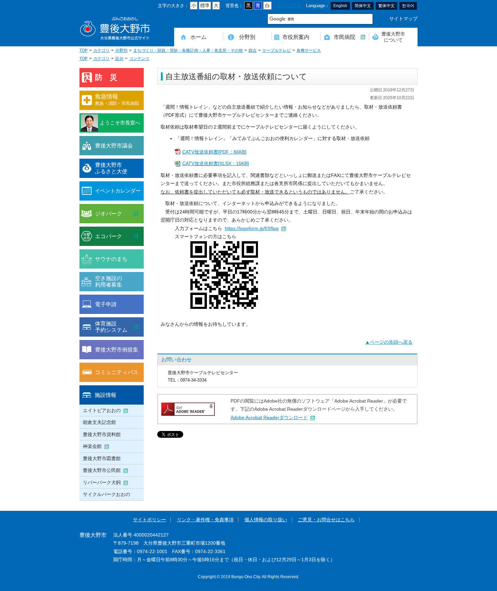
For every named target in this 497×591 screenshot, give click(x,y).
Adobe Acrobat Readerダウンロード (269, 417)
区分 (119, 58)
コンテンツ (139, 58)
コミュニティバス (116, 372)
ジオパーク (108, 213)
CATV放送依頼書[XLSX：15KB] (215, 163)
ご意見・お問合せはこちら (326, 519)
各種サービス (309, 50)
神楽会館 (92, 446)
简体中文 (363, 6)
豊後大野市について (393, 36)
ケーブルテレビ (276, 50)
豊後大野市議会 (114, 145)
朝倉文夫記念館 (99, 422)
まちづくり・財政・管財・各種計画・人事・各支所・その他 (188, 50)
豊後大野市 (114, 28)
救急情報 (117, 99)
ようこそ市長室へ (120, 123)
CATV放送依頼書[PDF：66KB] (214, 152)
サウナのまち (111, 259)
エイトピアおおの (102, 410)
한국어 (408, 6)
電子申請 (106, 304)
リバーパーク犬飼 (102, 482)
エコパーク (108, 236)
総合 (253, 50)
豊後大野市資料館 (102, 434)
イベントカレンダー (118, 191)
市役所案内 (295, 37)
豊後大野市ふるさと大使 (111, 168)
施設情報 (105, 395)
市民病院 (344, 37)
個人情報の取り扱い (265, 519)
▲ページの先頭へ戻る (388, 342)
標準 (205, 5)
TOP (83, 50)
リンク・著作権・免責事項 (205, 519)
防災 (110, 77)
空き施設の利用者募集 (108, 281)
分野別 (247, 37)
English (340, 6)
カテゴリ (101, 50)
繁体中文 (386, 6)
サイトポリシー (149, 519)
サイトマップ (403, 18)
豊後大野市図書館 (102, 458)
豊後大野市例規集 (116, 349)
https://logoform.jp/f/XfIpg (252, 228)
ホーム (198, 37)
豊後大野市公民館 (102, 470)
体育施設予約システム (111, 326)
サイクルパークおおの (106, 494)
